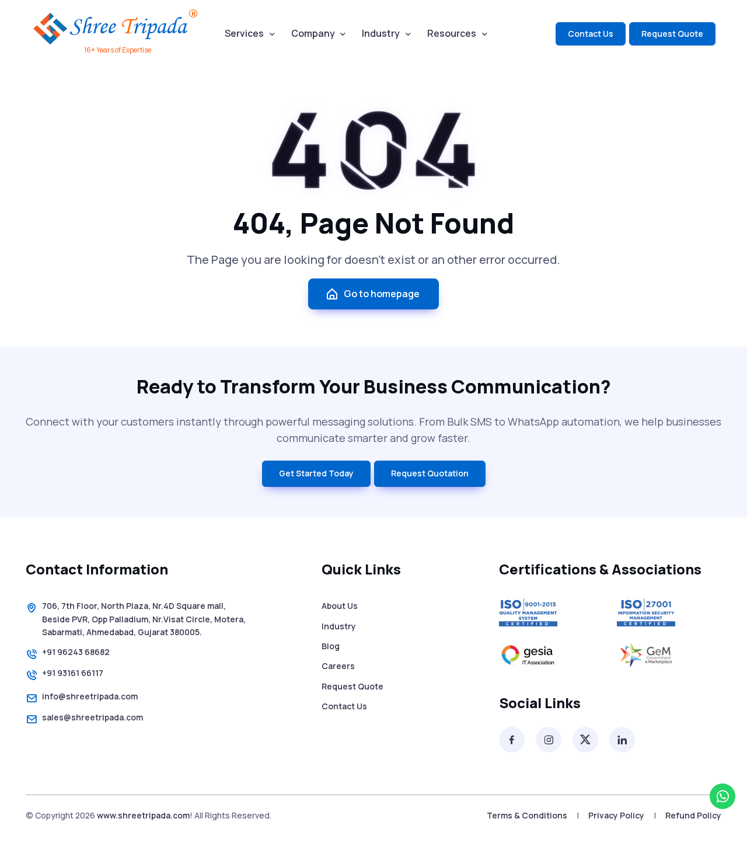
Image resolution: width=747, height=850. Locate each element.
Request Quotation (430, 473)
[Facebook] (512, 740)
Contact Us (590, 33)
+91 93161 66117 (72, 672)
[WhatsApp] (722, 796)
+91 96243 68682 (76, 651)
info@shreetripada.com (90, 696)
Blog (331, 646)
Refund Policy (693, 815)
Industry (381, 33)
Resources (451, 33)
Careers (338, 665)
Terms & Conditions (527, 815)
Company (313, 33)
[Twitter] (585, 740)
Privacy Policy (616, 815)
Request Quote (672, 33)
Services (244, 33)
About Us (340, 605)
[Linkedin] (622, 740)
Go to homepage (382, 293)
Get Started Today (316, 473)
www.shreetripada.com (143, 815)
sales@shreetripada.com (92, 717)
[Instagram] (548, 740)
